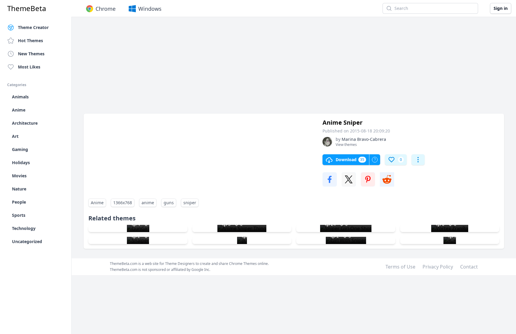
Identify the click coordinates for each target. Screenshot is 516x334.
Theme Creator (33, 27)
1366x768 (122, 202)
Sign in (501, 8)
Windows (150, 8)
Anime (97, 202)
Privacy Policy (438, 266)
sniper (189, 202)
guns (169, 202)
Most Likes (29, 67)
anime (148, 202)
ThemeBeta (26, 8)
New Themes (31, 54)
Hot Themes (30, 40)
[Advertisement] (263, 68)
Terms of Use (400, 266)
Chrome (106, 8)
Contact (469, 266)
